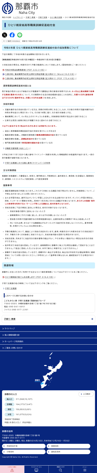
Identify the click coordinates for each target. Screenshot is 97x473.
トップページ (18, 17)
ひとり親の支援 (56, 17)
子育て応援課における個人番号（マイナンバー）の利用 (27, 163)
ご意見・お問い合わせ (14, 348)
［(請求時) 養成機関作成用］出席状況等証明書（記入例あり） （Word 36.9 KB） (39, 74)
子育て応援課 (11, 288)
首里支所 (54, 446)
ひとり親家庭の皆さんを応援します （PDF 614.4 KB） (29, 277)
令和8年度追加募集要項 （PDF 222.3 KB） (25, 70)
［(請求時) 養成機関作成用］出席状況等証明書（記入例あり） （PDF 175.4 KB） (40, 78)
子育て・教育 (30, 17)
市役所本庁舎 (12, 446)
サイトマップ (10, 329)
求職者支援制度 (17, 148)
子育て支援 (42, 17)
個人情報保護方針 (12, 335)
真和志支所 (55, 452)
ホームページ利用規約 (14, 341)
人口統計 (86, 394)
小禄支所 (10, 452)
